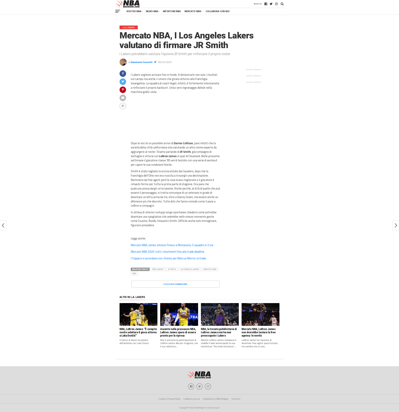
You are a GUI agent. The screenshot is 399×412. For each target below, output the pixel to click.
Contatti (236, 399)
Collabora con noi (191, 399)
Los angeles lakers (189, 269)
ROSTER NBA (134, 11)
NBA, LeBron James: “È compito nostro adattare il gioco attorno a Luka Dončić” (138, 332)
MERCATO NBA (193, 11)
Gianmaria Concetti (141, 62)
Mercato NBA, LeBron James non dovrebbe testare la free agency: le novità (259, 332)
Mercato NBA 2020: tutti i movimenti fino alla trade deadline (167, 251)
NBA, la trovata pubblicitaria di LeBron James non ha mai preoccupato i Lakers (219, 332)
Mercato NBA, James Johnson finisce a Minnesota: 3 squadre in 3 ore (172, 245)
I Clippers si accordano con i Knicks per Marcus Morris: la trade (168, 258)
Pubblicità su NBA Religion (216, 399)
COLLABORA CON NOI (217, 11)
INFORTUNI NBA (172, 11)
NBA (134, 273)
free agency (158, 269)
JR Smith (172, 269)
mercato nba (210, 269)
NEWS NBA (152, 11)
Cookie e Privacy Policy (169, 399)
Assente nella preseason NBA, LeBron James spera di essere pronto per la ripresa (178, 332)
